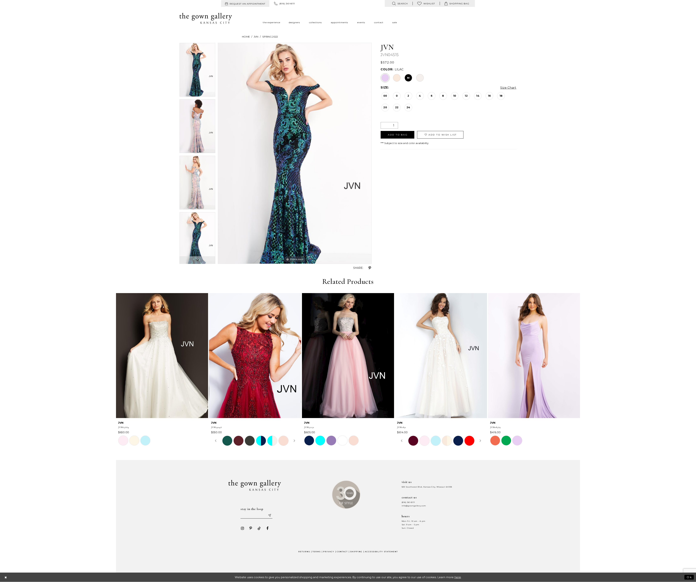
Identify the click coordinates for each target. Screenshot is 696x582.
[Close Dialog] (5, 577)
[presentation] (162, 355)
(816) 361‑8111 (408, 502)
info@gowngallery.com (414, 506)
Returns (304, 551)
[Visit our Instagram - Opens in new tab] (242, 528)
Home (246, 36)
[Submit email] (269, 515)
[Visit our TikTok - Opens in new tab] (259, 528)
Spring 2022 (270, 36)
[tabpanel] (197, 71)
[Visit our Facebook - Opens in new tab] (267, 528)
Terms (316, 551)
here (457, 577)
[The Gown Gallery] (205, 18)
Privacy (328, 551)
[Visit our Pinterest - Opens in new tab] (250, 528)
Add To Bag (398, 134)
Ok (689, 577)
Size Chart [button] (508, 87)
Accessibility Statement (381, 551)
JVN (256, 36)
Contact (342, 551)
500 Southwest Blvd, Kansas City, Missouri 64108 (427, 487)
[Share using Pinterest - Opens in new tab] (370, 268)
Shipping (356, 551)
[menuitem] (245, 3)
